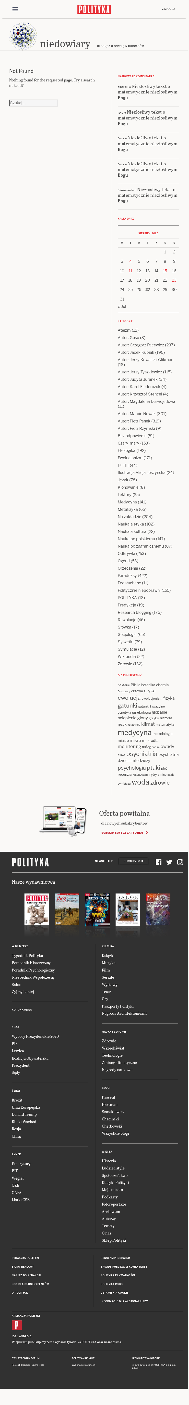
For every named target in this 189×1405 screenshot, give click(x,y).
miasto (123, 740)
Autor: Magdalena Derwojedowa (146, 401)
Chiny (17, 1136)
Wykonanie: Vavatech (83, 1365)
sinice (162, 775)
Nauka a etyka (131, 524)
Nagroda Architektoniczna (124, 1013)
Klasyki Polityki (115, 1182)
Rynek (16, 1154)
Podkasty (110, 1197)
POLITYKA (127, 597)
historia (166, 718)
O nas (106, 1233)
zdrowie (160, 782)
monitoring (129, 746)
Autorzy (109, 1218)
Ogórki (124, 561)
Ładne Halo (38, 1365)
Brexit (17, 1100)
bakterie (124, 685)
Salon (16, 984)
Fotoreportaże (114, 1204)
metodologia (163, 734)
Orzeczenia (128, 568)
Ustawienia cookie (115, 1292)
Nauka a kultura (132, 531)
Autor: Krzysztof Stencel (140, 394)
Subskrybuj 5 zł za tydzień (122, 832)
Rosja (16, 1128)
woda (140, 782)
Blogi (106, 1088)
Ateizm (124, 330)
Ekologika (126, 450)
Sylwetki (125, 641)
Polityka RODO (112, 1284)
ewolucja (129, 697)
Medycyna (127, 502)
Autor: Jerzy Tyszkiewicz (140, 372)
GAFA (17, 1192)
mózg (146, 747)
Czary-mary (128, 443)
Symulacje (127, 649)
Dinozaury (124, 691)
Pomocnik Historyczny (31, 962)
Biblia (135, 685)
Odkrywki (126, 553)
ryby (153, 774)
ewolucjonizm (152, 698)
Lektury (124, 494)
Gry (105, 998)
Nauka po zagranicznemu (141, 546)
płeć (164, 768)
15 (165, 271)
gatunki (127, 705)
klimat (148, 724)
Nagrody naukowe (117, 1069)
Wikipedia (127, 656)
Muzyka (109, 962)
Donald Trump (24, 1114)
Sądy (16, 1072)
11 (130, 271)
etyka (149, 691)
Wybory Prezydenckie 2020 (35, 1036)
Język (123, 480)
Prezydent (21, 1065)
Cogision (26, 1365)
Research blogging (134, 612)
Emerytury (21, 1163)
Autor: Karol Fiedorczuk (139, 386)
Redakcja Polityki (25, 1258)
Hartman (110, 1104)
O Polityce (20, 1292)
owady (167, 746)
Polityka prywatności (118, 1275)
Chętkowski (112, 1126)
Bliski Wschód (24, 1121)
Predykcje (127, 605)
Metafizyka (128, 509)
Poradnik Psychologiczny (33, 970)
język (122, 724)
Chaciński (110, 1119)
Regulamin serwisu (115, 1258)
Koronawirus (22, 1009)
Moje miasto (112, 1189)
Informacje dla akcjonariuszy (124, 1301)
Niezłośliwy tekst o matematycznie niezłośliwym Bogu (147, 92)
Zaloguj (168, 9)
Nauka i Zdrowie (114, 1031)
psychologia (132, 768)
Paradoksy (127, 575)
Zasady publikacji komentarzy (124, 1266)
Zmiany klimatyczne (119, 1062)
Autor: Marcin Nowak (137, 413)
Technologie (112, 1055)
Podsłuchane (129, 583)
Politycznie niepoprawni (139, 590)
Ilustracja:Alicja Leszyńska (141, 472)
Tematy (108, 1225)
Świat (16, 1090)
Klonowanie (128, 487)
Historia (109, 1161)
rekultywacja (140, 774)
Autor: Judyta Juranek (138, 379)
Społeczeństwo (115, 1175)
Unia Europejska (26, 1107)
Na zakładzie (129, 516)
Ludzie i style (113, 1168)
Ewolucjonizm (130, 457)
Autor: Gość (128, 337)
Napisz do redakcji (26, 1275)
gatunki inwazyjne (151, 706)
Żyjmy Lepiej (23, 991)
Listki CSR (21, 1199)
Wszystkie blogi (115, 1133)
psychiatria (141, 754)
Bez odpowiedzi (132, 435)
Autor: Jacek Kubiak (136, 352)
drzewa (137, 691)
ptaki (153, 767)
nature (156, 747)
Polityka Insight (83, 1358)
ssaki (170, 775)
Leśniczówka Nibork (146, 1358)
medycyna (135, 732)
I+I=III (123, 465)
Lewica (18, 1050)
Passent (108, 1097)
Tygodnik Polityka (27, 955)
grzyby (154, 718)
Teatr (106, 991)
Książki (108, 955)
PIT (15, 1170)
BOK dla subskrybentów (30, 1284)
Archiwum (111, 1211)
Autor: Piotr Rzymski (136, 428)
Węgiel (18, 1178)
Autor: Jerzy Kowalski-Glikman (145, 359)
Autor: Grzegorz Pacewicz (141, 345)
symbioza (124, 784)
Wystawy (110, 984)
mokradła (150, 740)
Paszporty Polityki (118, 1006)
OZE (15, 1185)
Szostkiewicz (113, 1111)
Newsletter (104, 861)
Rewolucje (127, 619)
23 (174, 280)
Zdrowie (125, 664)
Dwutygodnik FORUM (26, 1358)
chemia (162, 685)
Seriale (108, 977)
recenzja (125, 774)
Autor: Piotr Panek (134, 421)
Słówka (124, 627)
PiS (15, 1043)
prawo (121, 755)
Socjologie (127, 634)
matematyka (165, 724)
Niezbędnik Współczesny (33, 977)
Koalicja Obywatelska (30, 1058)
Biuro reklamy (23, 1266)
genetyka (124, 712)
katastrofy (134, 724)
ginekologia (141, 712)
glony (142, 718)
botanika (148, 685)
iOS (14, 1336)
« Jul (122, 306)
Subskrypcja (133, 861)
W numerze (20, 946)
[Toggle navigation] (15, 9)
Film (106, 970)
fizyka (169, 698)
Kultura (108, 946)
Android (25, 1336)
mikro (135, 740)
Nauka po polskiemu (136, 538)
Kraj (15, 1027)
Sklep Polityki (114, 1240)
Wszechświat (113, 1048)
